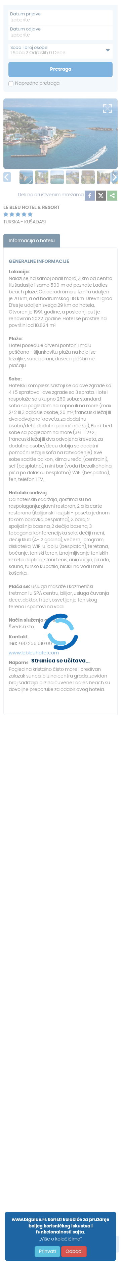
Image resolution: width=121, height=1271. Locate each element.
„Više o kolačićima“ (60, 1239)
